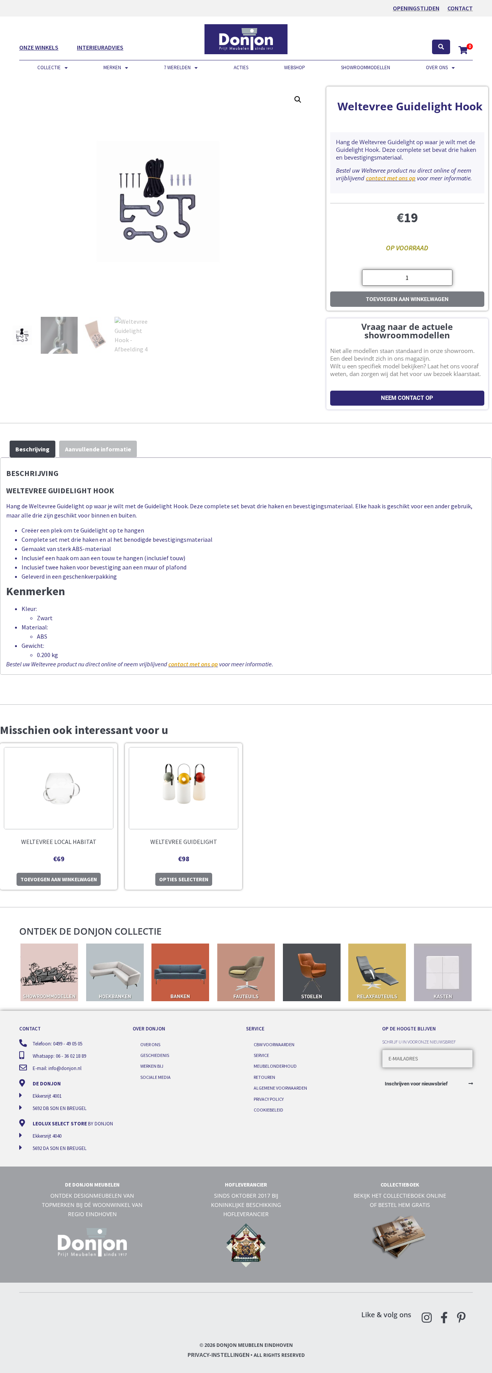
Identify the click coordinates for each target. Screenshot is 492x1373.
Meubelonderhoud (275, 1066)
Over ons (437, 67)
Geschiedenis (154, 1055)
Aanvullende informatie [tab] (98, 449)
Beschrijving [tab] (32, 449)
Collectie (49, 67)
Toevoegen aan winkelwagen (407, 299)
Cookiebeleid (268, 1110)
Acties (241, 67)
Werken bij (151, 1066)
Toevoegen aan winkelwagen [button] (58, 879)
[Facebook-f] (444, 1317)
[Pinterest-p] (461, 1317)
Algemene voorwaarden (280, 1088)
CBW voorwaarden (274, 1044)
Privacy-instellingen (218, 1354)
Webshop (294, 67)
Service (261, 1055)
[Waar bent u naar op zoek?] (441, 47)
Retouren (264, 1077)
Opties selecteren (183, 879)
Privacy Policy (269, 1099)
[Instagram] (426, 1317)
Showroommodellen (365, 67)
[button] (298, 100)
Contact (460, 8)
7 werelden (177, 67)
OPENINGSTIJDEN (416, 8)
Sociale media (155, 1077)
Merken (112, 67)
